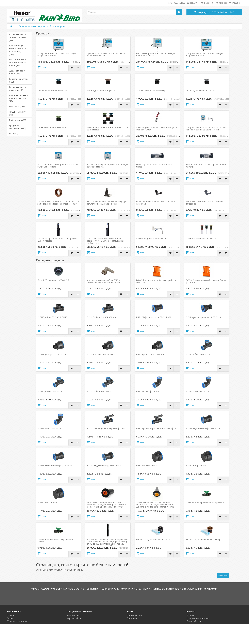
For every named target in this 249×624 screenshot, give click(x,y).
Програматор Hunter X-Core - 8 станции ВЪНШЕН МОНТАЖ (155, 54)
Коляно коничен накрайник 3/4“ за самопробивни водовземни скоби (103, 281)
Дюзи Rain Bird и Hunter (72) (17, 72)
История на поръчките (197, 618)
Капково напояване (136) (19, 80)
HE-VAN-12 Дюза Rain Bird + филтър (203, 539)
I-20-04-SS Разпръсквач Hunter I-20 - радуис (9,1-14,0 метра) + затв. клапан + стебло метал (106, 240)
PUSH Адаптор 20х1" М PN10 (150, 354)
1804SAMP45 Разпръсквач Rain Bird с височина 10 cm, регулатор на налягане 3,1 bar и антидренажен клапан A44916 (106, 504)
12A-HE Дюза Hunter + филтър (101, 90)
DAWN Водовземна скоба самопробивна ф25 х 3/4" (206, 281)
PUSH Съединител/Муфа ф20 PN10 (104, 465)
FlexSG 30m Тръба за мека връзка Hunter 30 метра (206, 165)
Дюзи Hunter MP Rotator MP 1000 (202, 238)
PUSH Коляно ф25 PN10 (197, 391)
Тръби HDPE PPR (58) (17, 113)
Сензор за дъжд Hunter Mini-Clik (151, 238)
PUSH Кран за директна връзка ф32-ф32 (106, 428)
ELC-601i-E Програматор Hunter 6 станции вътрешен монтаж (107, 165)
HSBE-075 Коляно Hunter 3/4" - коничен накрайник (205, 202)
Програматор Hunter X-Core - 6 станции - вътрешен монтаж (57, 54)
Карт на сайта (74, 618)
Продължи (223, 575)
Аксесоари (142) (17, 106)
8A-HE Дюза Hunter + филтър (51, 127)
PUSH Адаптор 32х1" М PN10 (51, 354)
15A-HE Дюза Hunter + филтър (151, 90)
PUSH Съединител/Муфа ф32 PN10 (203, 428)
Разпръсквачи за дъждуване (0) (17, 88)
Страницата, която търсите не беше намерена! (42, 26)
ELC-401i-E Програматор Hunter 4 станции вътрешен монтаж (58, 165)
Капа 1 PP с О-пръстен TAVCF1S (53, 280)
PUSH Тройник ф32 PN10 (198, 354)
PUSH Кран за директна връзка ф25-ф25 (156, 428)
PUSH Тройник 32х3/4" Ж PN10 (52, 317)
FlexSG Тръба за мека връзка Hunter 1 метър (154, 165)
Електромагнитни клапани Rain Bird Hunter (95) (17, 62)
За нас (10, 618)
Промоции (132, 618)
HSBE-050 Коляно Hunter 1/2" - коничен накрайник (155, 202)
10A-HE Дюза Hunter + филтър (52, 90)
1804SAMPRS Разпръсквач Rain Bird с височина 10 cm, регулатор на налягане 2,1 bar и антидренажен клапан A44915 (155, 504)
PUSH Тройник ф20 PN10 (99, 391)
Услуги (10, 615)
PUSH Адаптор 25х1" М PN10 (101, 354)
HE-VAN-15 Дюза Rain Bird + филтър (153, 539)
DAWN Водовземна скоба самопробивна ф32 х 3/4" (156, 281)
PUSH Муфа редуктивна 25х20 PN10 (203, 317)
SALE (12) (13, 133)
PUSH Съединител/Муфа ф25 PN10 (54, 465)
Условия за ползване (17, 621)
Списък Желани (193, 621)
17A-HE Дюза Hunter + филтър (200, 90)
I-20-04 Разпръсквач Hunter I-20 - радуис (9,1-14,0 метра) (57, 239)
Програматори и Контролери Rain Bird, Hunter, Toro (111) (17, 50)
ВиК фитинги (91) (17, 120)
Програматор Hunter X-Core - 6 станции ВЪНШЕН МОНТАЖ (106, 54)
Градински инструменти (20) (17, 127)
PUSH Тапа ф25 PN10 (196, 465)
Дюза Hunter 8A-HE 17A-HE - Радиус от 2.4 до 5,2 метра (107, 128)
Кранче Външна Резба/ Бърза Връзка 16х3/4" (55, 540)
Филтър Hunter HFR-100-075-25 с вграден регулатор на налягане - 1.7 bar (107, 202)
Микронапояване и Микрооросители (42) (18, 98)
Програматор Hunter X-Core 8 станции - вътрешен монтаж (205, 54)
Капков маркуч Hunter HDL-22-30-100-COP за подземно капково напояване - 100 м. (58, 202)
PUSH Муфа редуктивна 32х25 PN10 (153, 317)
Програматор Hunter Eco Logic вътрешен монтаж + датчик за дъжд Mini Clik (206, 128)
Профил (190, 615)
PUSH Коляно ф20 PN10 (49, 428)
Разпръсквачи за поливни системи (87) (17, 37)
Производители (134, 615)
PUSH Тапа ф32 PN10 (146, 465)
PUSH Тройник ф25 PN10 (49, 391)
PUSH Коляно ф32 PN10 (147, 391)
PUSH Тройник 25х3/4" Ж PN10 (101, 317)
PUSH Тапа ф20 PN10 (47, 502)
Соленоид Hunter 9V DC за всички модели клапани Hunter (156, 128)
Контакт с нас (74, 615)
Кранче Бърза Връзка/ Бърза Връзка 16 (205, 502)
